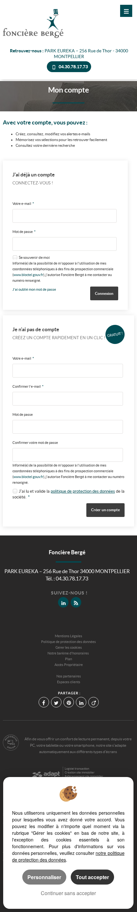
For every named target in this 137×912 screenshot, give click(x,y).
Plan (68, 659)
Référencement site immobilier (84, 776)
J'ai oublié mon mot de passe (34, 289)
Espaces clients (68, 682)
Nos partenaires (68, 676)
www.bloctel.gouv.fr (28, 275)
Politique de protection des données (68, 642)
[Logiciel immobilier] (46, 773)
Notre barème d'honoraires (68, 653)
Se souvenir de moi (34, 257)
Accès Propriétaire (68, 665)
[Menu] (126, 11)
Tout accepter (92, 877)
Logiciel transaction (77, 768)
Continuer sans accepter (68, 893)
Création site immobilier (80, 772)
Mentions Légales (68, 636)
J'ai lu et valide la (35, 491)
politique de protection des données (83, 491)
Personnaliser (44, 877)
